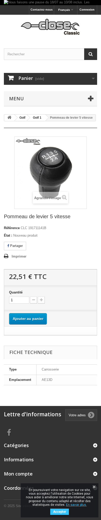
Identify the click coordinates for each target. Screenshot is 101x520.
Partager (16, 246)
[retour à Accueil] (9, 118)
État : (8, 235)
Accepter (59, 512)
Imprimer (19, 256)
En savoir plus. (76, 505)
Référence (12, 228)
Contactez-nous (42, 9)
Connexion (87, 9)
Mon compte (18, 474)
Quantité (16, 292)
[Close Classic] (50, 27)
